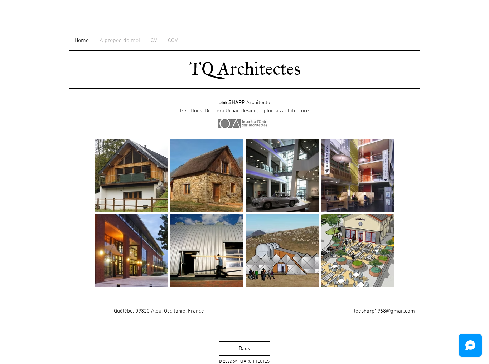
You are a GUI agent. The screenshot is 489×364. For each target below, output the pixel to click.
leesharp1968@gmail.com (384, 311)
